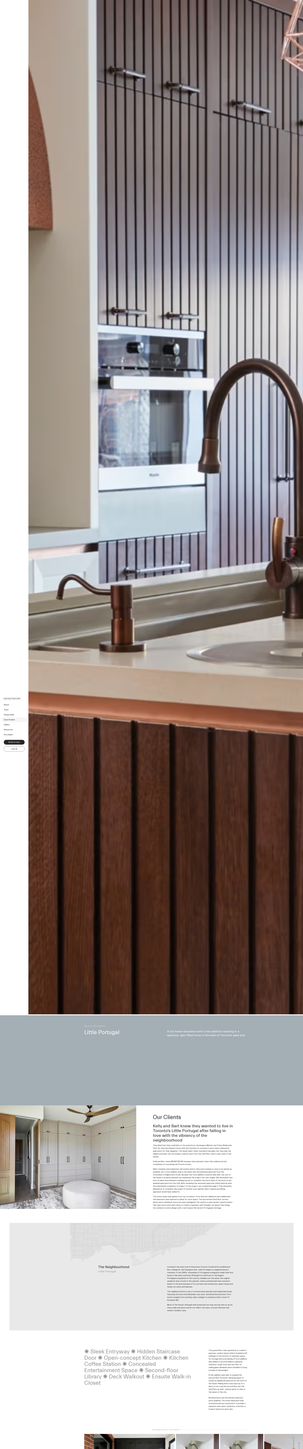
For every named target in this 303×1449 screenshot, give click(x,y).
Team (6, 710)
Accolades (8, 735)
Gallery (7, 725)
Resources (8, 730)
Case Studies (9, 720)
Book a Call (14, 742)
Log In (14, 749)
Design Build (9, 715)
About (6, 705)
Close (159, 1216)
